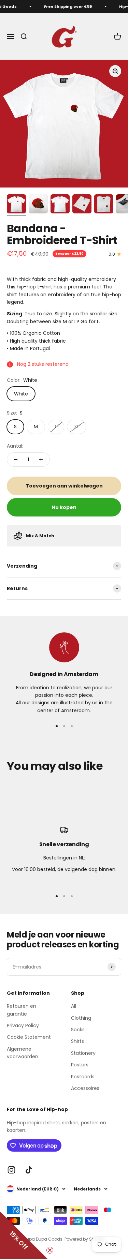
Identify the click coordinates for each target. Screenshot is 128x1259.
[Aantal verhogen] (40, 459)
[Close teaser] (49, 1250)
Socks (78, 1029)
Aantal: (15, 446)
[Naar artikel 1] (16, 204)
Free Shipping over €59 (66, 6)
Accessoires (85, 1088)
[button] (24, 1235)
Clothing (81, 1018)
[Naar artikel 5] (103, 204)
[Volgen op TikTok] (28, 1169)
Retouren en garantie (21, 1010)
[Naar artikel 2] (38, 204)
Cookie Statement (29, 1037)
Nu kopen (64, 507)
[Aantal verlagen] (15, 459)
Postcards (83, 1076)
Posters (79, 1064)
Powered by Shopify (85, 1239)
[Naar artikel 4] (81, 204)
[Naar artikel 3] (60, 204)
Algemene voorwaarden (22, 1053)
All (73, 1006)
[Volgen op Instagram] (11, 1169)
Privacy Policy (23, 1025)
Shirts (77, 1041)
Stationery (83, 1053)
